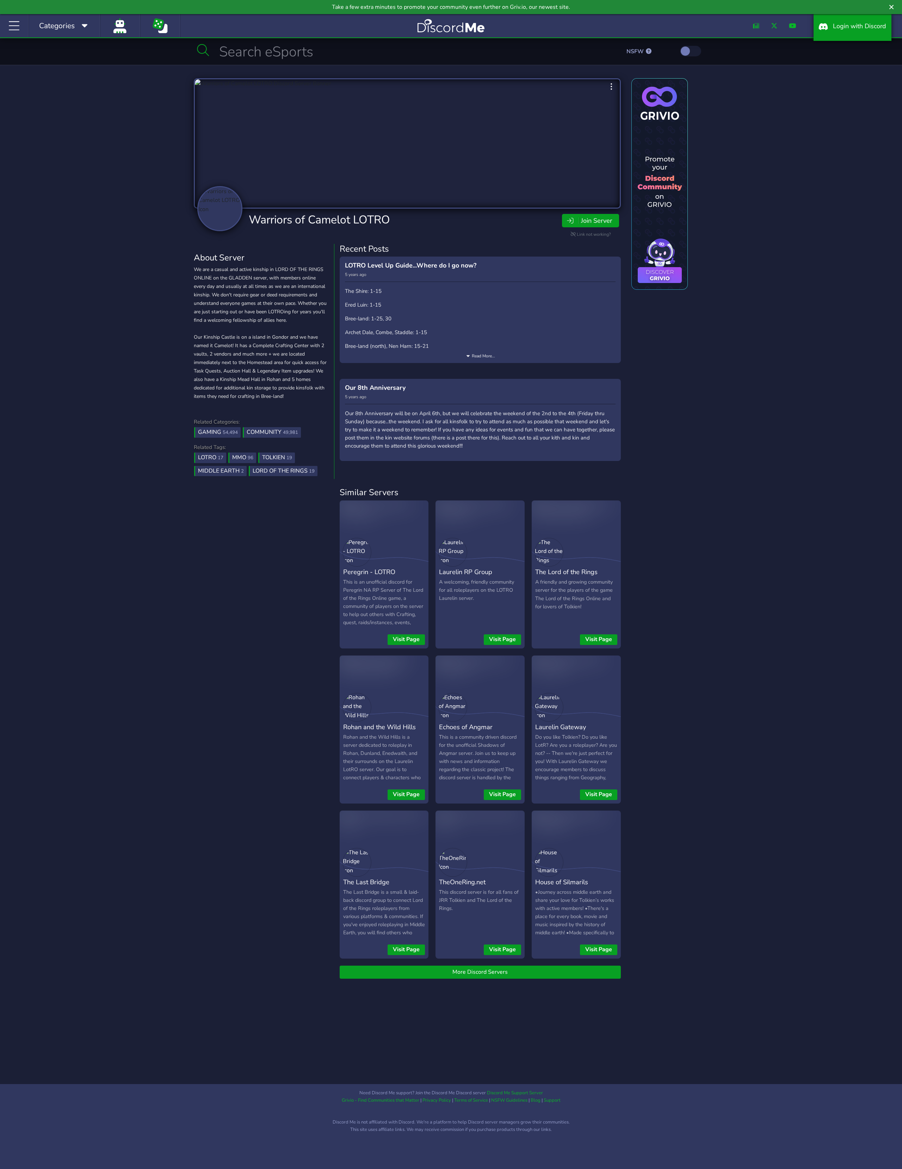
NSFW (635, 51)
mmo (242, 457)
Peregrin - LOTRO (369, 571)
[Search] (203, 50)
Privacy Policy (436, 1100)
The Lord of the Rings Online (566, 576)
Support (552, 1100)
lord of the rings (284, 471)
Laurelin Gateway (560, 726)
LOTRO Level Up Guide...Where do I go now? (410, 265)
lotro (210, 457)
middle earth (221, 471)
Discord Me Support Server (515, 1093)
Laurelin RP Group (465, 571)
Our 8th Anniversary (375, 387)
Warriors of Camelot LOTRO (319, 219)
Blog (535, 1100)
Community (272, 432)
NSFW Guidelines (509, 1100)
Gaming (218, 432)
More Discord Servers (480, 972)
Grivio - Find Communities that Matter (380, 1100)
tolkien (277, 457)
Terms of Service (471, 1100)
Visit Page (406, 639)
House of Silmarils (561, 882)
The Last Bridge (366, 882)
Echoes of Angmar (466, 726)
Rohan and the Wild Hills (379, 726)
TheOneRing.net (462, 882)
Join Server (596, 220)
